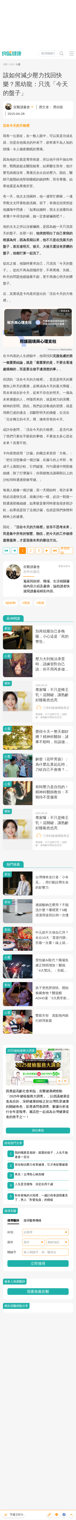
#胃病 (26, 602)
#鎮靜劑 (10, 602)
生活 (11, 64)
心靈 (18, 64)
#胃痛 (40, 602)
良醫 (5, 64)
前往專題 (38, 1130)
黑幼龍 (58, 107)
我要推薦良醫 (38, 1292)
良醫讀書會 (21, 107)
